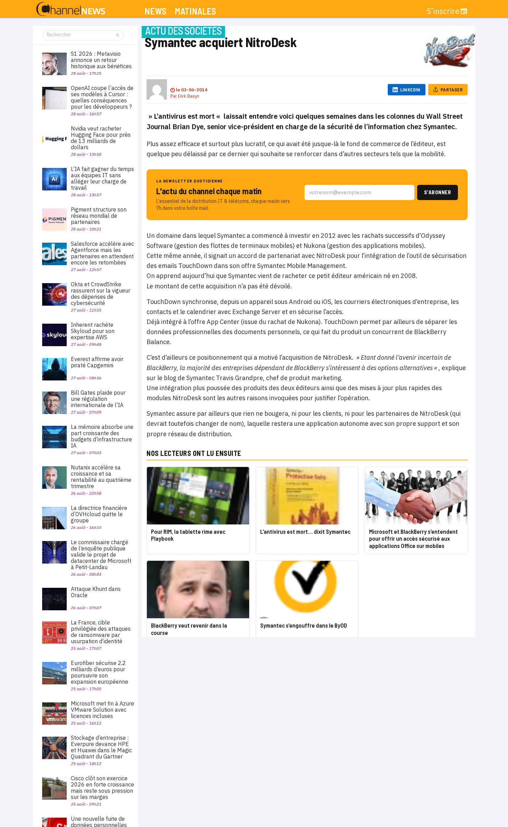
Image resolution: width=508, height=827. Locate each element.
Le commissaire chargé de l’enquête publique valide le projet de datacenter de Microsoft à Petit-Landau (101, 554)
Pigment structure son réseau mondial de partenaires (98, 215)
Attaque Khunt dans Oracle (96, 592)
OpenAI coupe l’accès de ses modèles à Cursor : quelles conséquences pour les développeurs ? (102, 97)
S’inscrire (443, 11)
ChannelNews (70, 9)
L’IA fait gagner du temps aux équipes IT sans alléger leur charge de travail (102, 178)
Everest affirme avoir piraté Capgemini (97, 362)
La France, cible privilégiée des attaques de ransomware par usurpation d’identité (101, 632)
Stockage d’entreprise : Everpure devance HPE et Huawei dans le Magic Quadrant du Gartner (101, 747)
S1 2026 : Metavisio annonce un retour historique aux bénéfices (101, 60)
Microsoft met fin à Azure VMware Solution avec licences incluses (102, 709)
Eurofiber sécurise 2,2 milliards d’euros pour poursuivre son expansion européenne (99, 672)
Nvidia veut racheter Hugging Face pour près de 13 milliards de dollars (101, 138)
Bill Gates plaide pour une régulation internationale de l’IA (98, 398)
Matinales (195, 11)
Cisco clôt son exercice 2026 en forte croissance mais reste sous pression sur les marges (102, 787)
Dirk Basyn (188, 96)
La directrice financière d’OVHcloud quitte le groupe (99, 514)
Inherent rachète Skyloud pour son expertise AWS (92, 331)
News (155, 11)
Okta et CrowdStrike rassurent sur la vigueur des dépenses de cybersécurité (100, 293)
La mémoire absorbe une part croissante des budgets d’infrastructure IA (102, 436)
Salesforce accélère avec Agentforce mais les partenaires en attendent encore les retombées (102, 253)
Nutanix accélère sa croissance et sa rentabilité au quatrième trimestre (101, 476)
